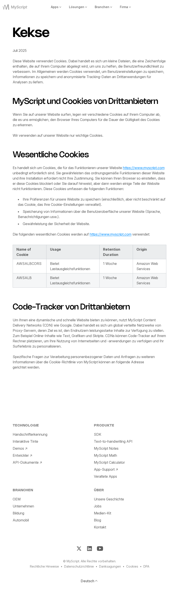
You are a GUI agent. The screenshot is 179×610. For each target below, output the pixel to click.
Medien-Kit (102, 513)
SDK (97, 434)
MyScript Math (105, 455)
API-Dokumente (26, 462)
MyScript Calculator (109, 462)
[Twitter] (79, 548)
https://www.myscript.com (144, 168)
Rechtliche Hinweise (44, 566)
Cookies (132, 566)
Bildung (18, 513)
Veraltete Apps (105, 476)
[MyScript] (17, 7)
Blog (97, 520)
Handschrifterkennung (30, 434)
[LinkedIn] (89, 548)
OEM (17, 499)
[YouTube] (99, 548)
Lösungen (76, 7)
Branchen (102, 7)
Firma (124, 7)
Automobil (21, 520)
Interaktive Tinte (25, 441)
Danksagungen (110, 566)
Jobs (98, 506)
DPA (146, 566)
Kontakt (100, 527)
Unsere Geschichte (109, 499)
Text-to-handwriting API (113, 441)
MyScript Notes (106, 448)
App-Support (104, 469)
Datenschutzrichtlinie (79, 566)
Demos (18, 448)
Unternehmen (23, 506)
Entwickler (21, 455)
